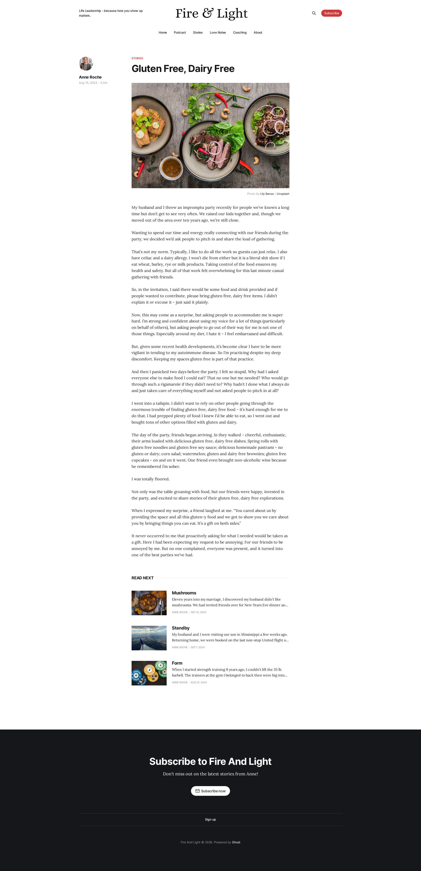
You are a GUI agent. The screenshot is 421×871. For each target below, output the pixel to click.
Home (163, 32)
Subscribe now (213, 791)
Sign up (210, 819)
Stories (198, 32)
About (258, 32)
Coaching (239, 32)
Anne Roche (90, 77)
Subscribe (331, 13)
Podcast (180, 32)
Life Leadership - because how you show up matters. (111, 13)
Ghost (236, 842)
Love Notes (218, 32)
